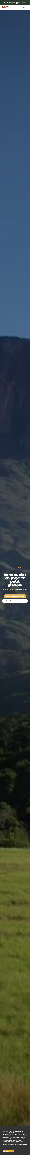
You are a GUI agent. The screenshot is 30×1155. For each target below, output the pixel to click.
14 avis (15, 591)
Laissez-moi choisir (8, 1148)
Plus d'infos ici (15, 3)
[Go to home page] (10, 7)
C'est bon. (6, 1151)
